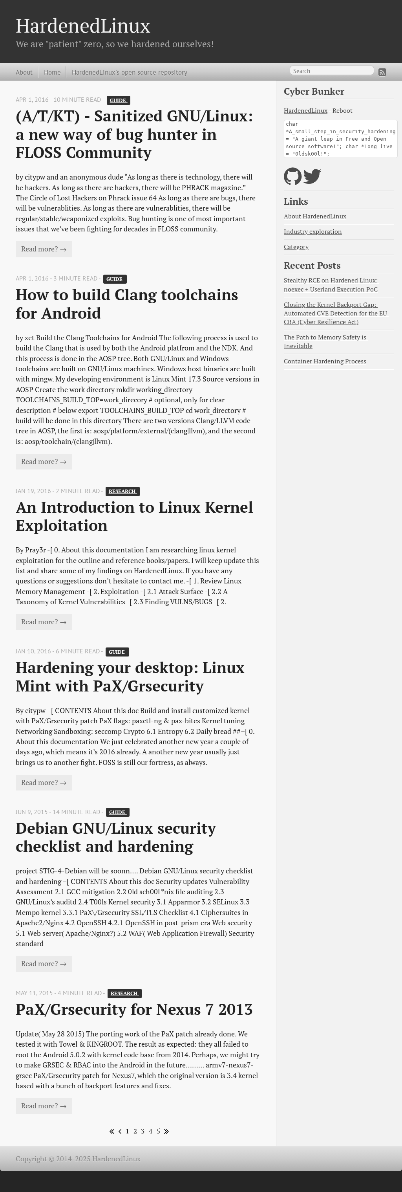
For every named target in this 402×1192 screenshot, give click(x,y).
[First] (111, 1131)
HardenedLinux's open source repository (129, 72)
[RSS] (382, 72)
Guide (119, 100)
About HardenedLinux (315, 216)
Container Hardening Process (325, 361)
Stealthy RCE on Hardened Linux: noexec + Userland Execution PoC (331, 284)
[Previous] (118, 1131)
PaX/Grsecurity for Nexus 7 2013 (134, 1009)
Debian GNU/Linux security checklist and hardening (118, 837)
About (24, 72)
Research (123, 491)
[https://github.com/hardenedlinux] (293, 181)
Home (52, 72)
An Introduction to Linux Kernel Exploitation (137, 516)
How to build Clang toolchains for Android (129, 303)
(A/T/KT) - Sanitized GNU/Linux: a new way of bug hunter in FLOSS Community (136, 134)
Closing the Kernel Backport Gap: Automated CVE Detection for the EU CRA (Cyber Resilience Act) (336, 313)
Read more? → (44, 248)
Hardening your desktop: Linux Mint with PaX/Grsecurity (132, 676)
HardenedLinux (83, 25)
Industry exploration (313, 231)
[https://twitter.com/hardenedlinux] (312, 181)
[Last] (165, 1131)
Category (296, 247)
